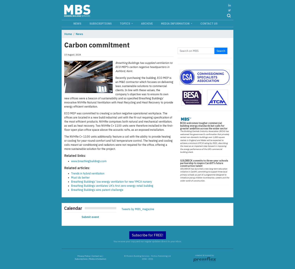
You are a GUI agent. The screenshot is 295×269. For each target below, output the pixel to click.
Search (221, 51)
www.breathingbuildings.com (89, 161)
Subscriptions (100, 23)
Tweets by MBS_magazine (137, 209)
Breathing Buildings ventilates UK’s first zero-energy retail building (112, 185)
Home (68, 34)
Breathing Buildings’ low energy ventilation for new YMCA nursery (111, 181)
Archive (147, 23)
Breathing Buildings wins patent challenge (97, 190)
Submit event (90, 217)
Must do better (80, 177)
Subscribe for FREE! (147, 235)
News (77, 23)
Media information (175, 23)
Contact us (208, 23)
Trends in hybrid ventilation (87, 173)
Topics (125, 23)
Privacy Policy (84, 256)
